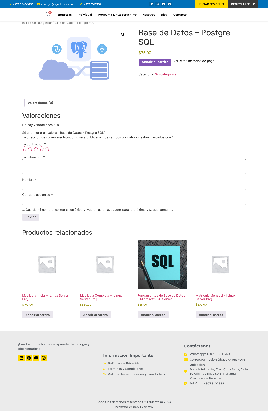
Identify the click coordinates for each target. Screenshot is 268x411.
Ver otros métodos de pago (194, 61)
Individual (84, 14)
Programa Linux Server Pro (117, 14)
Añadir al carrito (155, 62)
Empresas (64, 14)
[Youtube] (163, 4)
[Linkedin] (151, 4)
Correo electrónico (37, 194)
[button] (122, 34)
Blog (164, 14)
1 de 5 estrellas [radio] (24, 148)
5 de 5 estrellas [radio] (47, 148)
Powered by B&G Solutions (134, 406)
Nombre (29, 179)
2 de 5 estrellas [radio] (30, 148)
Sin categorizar (42, 23)
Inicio (25, 23)
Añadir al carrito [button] (37, 315)
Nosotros (148, 14)
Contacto (180, 14)
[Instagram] (157, 4)
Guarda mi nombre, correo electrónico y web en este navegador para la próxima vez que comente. (99, 209)
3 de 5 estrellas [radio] (36, 148)
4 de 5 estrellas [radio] (41, 148)
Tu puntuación (34, 144)
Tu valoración (33, 157)
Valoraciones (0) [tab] (40, 103)
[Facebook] (169, 4)
